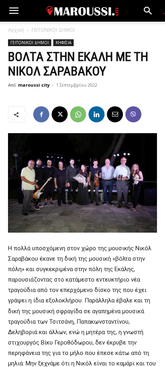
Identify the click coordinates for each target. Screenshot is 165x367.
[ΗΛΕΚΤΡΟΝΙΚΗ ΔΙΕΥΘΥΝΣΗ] (115, 114)
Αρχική (16, 29)
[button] (13, 11)
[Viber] (133, 114)
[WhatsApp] (78, 114)
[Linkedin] (97, 114)
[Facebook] (41, 114)
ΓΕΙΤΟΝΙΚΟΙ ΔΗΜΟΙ (53, 29)
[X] (60, 114)
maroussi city (34, 85)
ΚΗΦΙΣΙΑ (63, 42)
